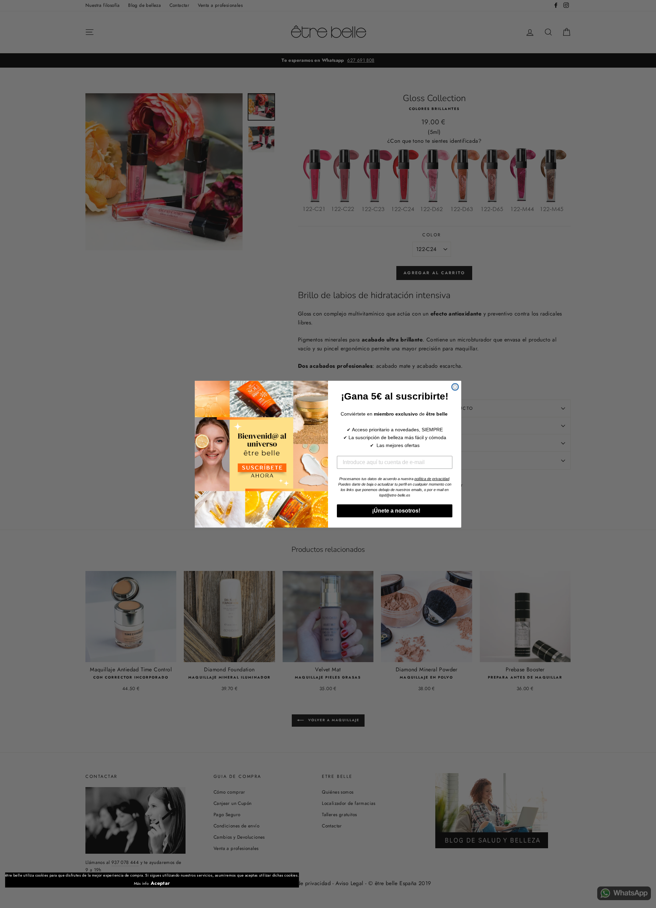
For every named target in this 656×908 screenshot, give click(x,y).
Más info (141, 883)
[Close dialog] (455, 386)
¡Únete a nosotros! (394, 511)
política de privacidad (431, 479)
